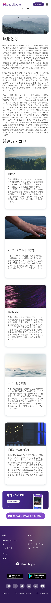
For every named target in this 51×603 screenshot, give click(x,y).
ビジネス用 (7, 548)
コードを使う (34, 548)
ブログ (31, 540)
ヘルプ (5, 558)
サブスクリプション (37, 544)
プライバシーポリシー (22, 593)
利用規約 (5, 593)
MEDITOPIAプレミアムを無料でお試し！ (25, 516)
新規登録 (38, 4)
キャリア (6, 544)
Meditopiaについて (10, 540)
